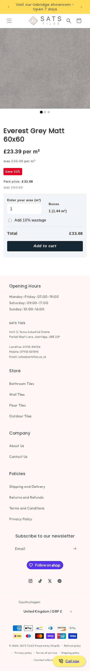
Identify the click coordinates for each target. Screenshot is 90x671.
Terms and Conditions (27, 508)
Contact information (47, 660)
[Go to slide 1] (41, 112)
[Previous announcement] (8, 7)
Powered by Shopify (47, 645)
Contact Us (18, 456)
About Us (16, 446)
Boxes (54, 204)
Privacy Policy (20, 519)
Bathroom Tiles (21, 383)
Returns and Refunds (26, 497)
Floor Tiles (17, 405)
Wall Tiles (17, 394)
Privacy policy (23, 652)
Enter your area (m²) (24, 200)
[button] (9, 21)
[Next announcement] (81, 7)
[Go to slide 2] (45, 112)
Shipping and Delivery (27, 486)
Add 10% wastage (30, 220)
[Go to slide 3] (49, 112)
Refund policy (72, 645)
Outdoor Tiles (20, 416)
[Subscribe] (74, 548)
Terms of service (46, 652)
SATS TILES (27, 645)
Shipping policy (70, 652)
